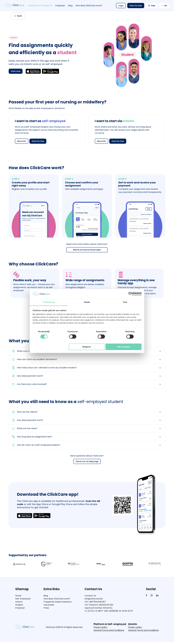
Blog (70, 5)
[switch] (72, 336)
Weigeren (86, 347)
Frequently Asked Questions (57, 601)
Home (18, 595)
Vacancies (49, 604)
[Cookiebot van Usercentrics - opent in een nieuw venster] (130, 294)
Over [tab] (125, 302)
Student (19, 604)
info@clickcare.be (94, 598)
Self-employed (22, 598)
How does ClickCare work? (89, 5)
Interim (19, 601)
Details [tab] (87, 302)
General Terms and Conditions (108, 630)
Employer (60, 5)
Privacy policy (100, 627)
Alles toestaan (123, 347)
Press (46, 607)
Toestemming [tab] (49, 302)
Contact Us (90, 595)
